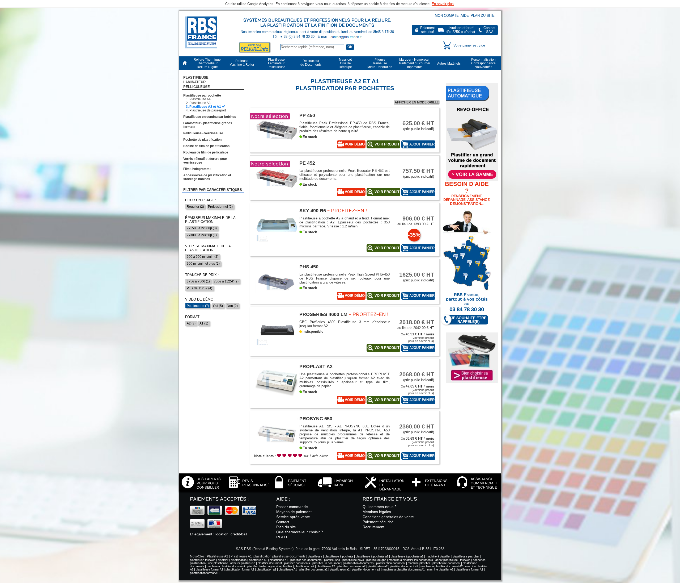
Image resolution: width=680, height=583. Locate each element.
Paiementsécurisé (427, 30)
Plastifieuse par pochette (202, 95)
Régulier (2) (195, 207)
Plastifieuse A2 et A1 (205, 107)
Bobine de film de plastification (206, 146)
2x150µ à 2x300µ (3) (202, 228)
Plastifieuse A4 (200, 99)
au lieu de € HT (415, 220)
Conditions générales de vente (388, 517)
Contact (282, 522)
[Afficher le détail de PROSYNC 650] (277, 453)
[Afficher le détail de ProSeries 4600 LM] (277, 348)
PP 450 (307, 115)
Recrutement (373, 527)
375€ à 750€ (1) (198, 281)
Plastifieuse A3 (200, 103)
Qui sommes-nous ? (380, 507)
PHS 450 (308, 266)
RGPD (281, 537)
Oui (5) (218, 306)
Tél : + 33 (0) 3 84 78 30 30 (294, 37)
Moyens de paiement (294, 512)
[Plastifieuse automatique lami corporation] (472, 132)
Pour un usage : (200, 200)
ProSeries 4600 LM (323, 314)
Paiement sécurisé (378, 522)
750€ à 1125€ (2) (226, 281)
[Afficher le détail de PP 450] (277, 149)
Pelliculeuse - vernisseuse (203, 133)
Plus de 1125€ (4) (199, 288)
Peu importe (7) (198, 306)
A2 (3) (191, 323)
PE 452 (307, 163)
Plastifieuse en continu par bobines (209, 117)
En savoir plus (443, 4)
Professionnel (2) (220, 207)
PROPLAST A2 (316, 366)
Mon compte (447, 16)
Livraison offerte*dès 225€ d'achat (460, 30)
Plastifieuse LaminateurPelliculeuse (196, 82)
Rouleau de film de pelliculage (205, 152)
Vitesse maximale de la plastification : (208, 248)
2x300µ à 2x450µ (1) (202, 235)
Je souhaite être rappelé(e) (468, 320)
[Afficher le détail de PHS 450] (277, 301)
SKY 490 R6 (312, 210)
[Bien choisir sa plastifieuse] (472, 357)
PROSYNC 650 (315, 418)
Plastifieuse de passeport (207, 110)
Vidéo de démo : (200, 299)
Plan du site (483, 16)
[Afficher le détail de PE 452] (277, 197)
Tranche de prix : (202, 275)
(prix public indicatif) (418, 125)
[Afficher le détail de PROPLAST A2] (277, 400)
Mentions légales (377, 512)
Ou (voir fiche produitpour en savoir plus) (417, 338)
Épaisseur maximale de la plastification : (210, 220)
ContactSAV (489, 30)
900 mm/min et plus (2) (203, 263)
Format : (193, 317)
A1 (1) (203, 323)
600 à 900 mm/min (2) (202, 257)
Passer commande (292, 507)
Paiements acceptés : (219, 499)
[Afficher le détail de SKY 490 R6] (277, 245)
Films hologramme (197, 169)
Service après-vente (293, 517)
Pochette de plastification (202, 139)
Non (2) (232, 306)
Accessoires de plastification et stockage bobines (207, 177)
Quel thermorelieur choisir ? (299, 532)
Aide (465, 16)
